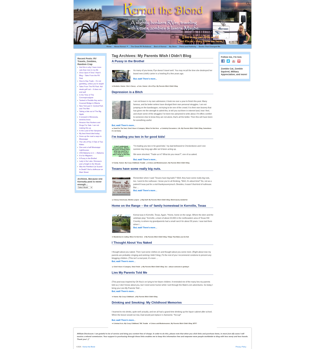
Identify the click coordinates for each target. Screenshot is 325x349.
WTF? (195, 323)
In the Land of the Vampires (90, 131)
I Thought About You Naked (132, 242)
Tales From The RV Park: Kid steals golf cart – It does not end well (91, 89)
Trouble (142, 163)
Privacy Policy (241, 347)
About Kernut (120, 46)
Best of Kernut (160, 46)
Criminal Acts (118, 323)
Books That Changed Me (209, 46)
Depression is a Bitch (127, 92)
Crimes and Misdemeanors (157, 163)
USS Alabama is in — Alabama (91, 153)
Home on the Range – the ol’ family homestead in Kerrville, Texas (159, 205)
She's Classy (131, 86)
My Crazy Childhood (132, 163)
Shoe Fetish (136, 267)
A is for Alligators (85, 156)
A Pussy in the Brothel (128, 61)
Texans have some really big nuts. (136, 168)
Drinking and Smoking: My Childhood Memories (147, 302)
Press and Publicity (187, 46)
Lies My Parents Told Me (129, 272)
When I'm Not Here (152, 128)
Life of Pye (152, 86)
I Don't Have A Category (136, 128)
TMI (140, 323)
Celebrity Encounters (169, 128)
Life (179, 128)
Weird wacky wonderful (179, 200)
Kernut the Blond (89, 347)
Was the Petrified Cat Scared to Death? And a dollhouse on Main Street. (91, 169)
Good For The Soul (120, 128)
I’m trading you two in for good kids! (138, 136)
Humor (122, 86)
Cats (140, 86)
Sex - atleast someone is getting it (177, 267)
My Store (173, 46)
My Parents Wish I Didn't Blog (167, 86)
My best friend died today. (89, 133)
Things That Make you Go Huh (178, 237)
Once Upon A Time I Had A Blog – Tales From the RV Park (89, 75)
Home (109, 46)
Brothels (116, 86)
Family (115, 163)
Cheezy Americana (120, 200)
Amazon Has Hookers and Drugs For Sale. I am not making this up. (89, 125)
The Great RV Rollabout (141, 46)
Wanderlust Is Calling (121, 237)
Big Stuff (145, 200)
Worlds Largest (133, 200)
